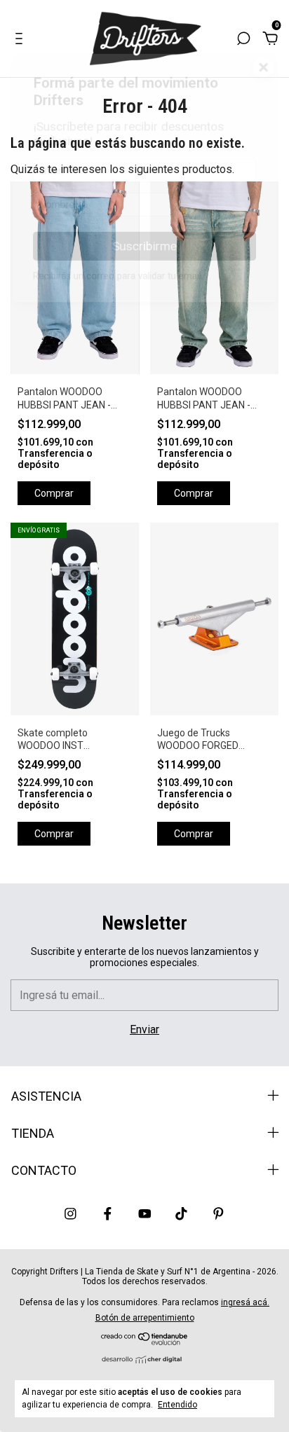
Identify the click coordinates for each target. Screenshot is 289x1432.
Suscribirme (144, 253)
